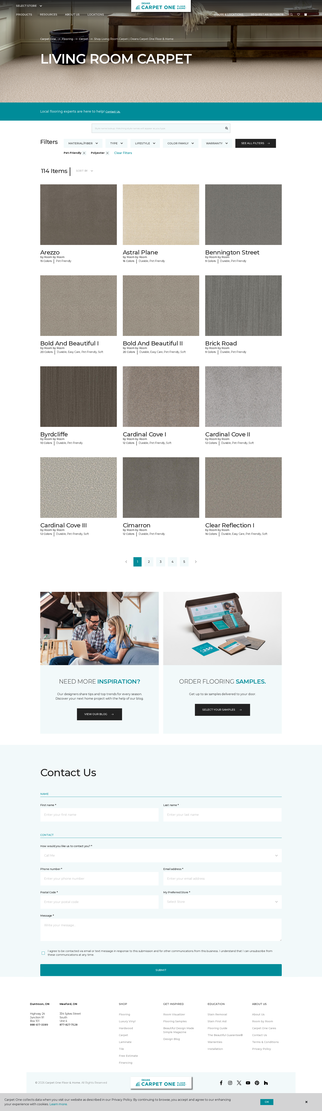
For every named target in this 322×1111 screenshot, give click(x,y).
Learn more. (58, 1104)
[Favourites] (298, 15)
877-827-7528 (69, 1024)
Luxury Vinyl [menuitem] (127, 1021)
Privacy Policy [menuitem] (261, 1049)
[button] (291, 15)
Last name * (171, 805)
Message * (47, 915)
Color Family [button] (178, 143)
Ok (267, 1102)
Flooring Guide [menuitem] (217, 1028)
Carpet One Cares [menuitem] (264, 1028)
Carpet (83, 39)
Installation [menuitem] (215, 1049)
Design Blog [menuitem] (171, 1039)
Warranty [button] (214, 143)
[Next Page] (195, 561)
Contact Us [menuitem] (259, 1035)
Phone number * (51, 869)
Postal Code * (49, 892)
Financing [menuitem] (125, 1062)
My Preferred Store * (176, 892)
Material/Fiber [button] (80, 143)
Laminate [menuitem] (125, 1042)
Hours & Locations (228, 14)
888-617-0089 (39, 1024)
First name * (48, 805)
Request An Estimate (267, 14)
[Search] (226, 128)
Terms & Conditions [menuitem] (265, 1042)
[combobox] (157, 128)
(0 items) (305, 14)
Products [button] (24, 14)
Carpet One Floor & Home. (63, 1082)
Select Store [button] (26, 5)
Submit (161, 970)
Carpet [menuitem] (123, 1035)
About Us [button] (72, 14)
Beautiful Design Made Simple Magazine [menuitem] (178, 1030)
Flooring (67, 39)
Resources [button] (48, 14)
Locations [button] (95, 14)
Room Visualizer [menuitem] (174, 1014)
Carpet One (48, 39)
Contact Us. (112, 111)
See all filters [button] (252, 143)
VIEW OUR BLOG (95, 714)
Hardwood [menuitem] (126, 1028)
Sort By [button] (82, 170)
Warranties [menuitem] (215, 1042)
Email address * (173, 869)
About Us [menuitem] (258, 1014)
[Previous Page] (126, 561)
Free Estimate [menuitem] (128, 1056)
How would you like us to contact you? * (66, 846)
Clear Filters (123, 153)
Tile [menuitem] (121, 1049)
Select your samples (218, 709)
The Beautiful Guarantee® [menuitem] (225, 1035)
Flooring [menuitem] (124, 1014)
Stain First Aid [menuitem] (217, 1021)
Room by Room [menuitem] (262, 1021)
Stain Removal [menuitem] (217, 1014)
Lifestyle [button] (142, 143)
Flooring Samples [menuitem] (175, 1021)
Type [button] (114, 143)
